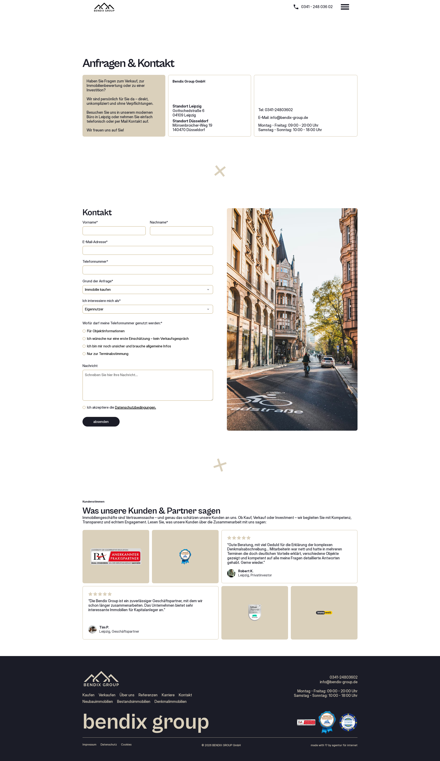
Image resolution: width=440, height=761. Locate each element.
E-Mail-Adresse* (95, 242)
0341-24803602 (344, 677)
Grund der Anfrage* (97, 281)
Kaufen (88, 695)
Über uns (127, 695)
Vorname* (90, 222)
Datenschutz (109, 744)
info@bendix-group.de (339, 682)
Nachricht (90, 366)
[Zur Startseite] (104, 7)
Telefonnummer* (95, 261)
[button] (345, 7)
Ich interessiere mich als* (101, 301)
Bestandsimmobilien (133, 701)
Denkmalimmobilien (171, 701)
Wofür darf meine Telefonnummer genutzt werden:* (122, 323)
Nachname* (159, 222)
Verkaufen (107, 695)
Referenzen (148, 695)
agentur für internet (345, 745)
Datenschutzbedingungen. (135, 407)
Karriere (168, 695)
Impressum (89, 744)
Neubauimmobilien (97, 701)
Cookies (126, 744)
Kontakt (185, 695)
